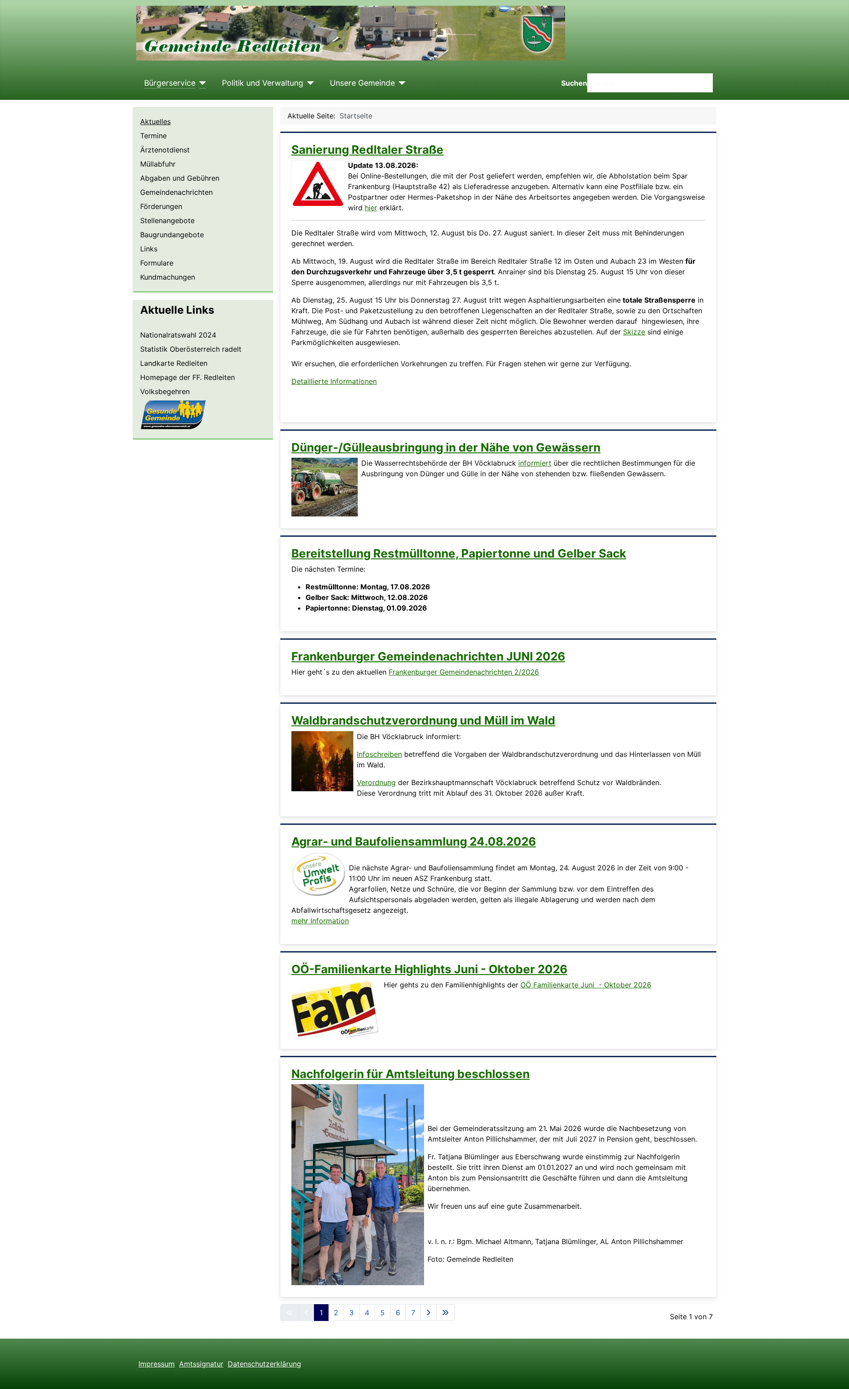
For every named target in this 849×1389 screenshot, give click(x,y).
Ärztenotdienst (165, 149)
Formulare (156, 262)
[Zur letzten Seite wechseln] (445, 1312)
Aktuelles (155, 121)
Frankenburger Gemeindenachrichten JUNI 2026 (428, 656)
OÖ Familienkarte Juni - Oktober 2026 (585, 984)
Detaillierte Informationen (334, 381)
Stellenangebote (167, 220)
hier (371, 207)
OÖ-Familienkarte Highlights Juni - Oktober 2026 (429, 969)
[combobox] (650, 82)
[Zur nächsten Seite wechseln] (428, 1312)
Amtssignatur (201, 1363)
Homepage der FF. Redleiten (187, 377)
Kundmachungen (167, 277)
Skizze (634, 331)
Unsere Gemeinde (362, 82)
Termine (153, 135)
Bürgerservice (169, 82)
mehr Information (320, 920)
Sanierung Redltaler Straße (367, 149)
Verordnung (376, 782)
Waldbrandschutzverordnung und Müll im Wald (423, 720)
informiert (534, 463)
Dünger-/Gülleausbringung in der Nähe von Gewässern (445, 447)
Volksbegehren (165, 391)
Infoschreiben (379, 754)
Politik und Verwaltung (262, 82)
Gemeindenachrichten (176, 192)
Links (148, 248)
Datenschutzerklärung (264, 1363)
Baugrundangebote (172, 234)
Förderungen (161, 206)
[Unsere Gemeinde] (400, 83)
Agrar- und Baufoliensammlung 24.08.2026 (413, 841)
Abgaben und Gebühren (179, 178)
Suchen (574, 83)
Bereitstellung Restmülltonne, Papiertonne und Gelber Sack (458, 553)
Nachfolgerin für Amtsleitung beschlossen (410, 1074)
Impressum (156, 1363)
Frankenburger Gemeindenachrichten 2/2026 (464, 672)
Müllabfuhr (158, 163)
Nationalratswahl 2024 (178, 334)
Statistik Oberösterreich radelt (190, 349)
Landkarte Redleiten (173, 363)
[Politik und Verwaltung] (308, 83)
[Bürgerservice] (201, 83)
